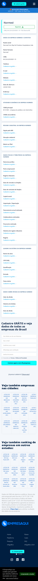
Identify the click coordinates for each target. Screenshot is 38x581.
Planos (26, 534)
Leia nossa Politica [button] (12, 578)
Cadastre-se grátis (9, 66)
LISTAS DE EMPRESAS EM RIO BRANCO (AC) (24, 398)
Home (9, 534)
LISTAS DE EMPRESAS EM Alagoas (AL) (23, 457)
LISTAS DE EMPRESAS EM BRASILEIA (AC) (7, 398)
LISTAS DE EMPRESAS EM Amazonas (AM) (31, 457)
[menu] (34, 4)
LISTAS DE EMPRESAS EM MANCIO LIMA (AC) (16, 424)
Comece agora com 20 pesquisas (19, 363)
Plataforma (10, 538)
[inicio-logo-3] (4, 4)
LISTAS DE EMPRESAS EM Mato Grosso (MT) (23, 471)
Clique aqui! (26, 374)
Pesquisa (10, 541)
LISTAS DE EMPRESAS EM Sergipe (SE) (31, 482)
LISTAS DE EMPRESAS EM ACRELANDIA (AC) (7, 411)
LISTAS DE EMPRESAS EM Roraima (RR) (14, 482)
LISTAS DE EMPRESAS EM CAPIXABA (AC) (24, 411)
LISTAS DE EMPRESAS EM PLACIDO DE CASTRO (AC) (24, 426)
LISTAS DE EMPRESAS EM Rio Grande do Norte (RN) (6, 482)
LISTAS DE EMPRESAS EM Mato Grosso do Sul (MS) (31, 471)
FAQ (25, 541)
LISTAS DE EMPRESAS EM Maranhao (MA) (14, 471)
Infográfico (10, 545)
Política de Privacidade (21, 358)
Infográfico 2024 (29, 545)
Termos (12, 358)
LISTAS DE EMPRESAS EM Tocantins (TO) (23, 482)
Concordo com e (15, 358)
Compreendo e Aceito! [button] (27, 574)
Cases (26, 538)
